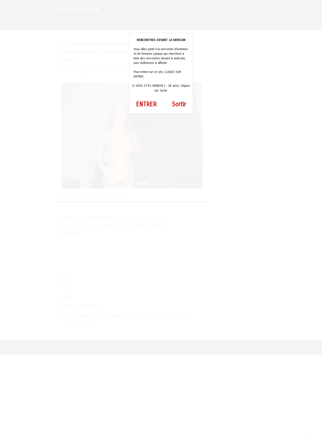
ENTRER (146, 104)
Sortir (179, 104)
